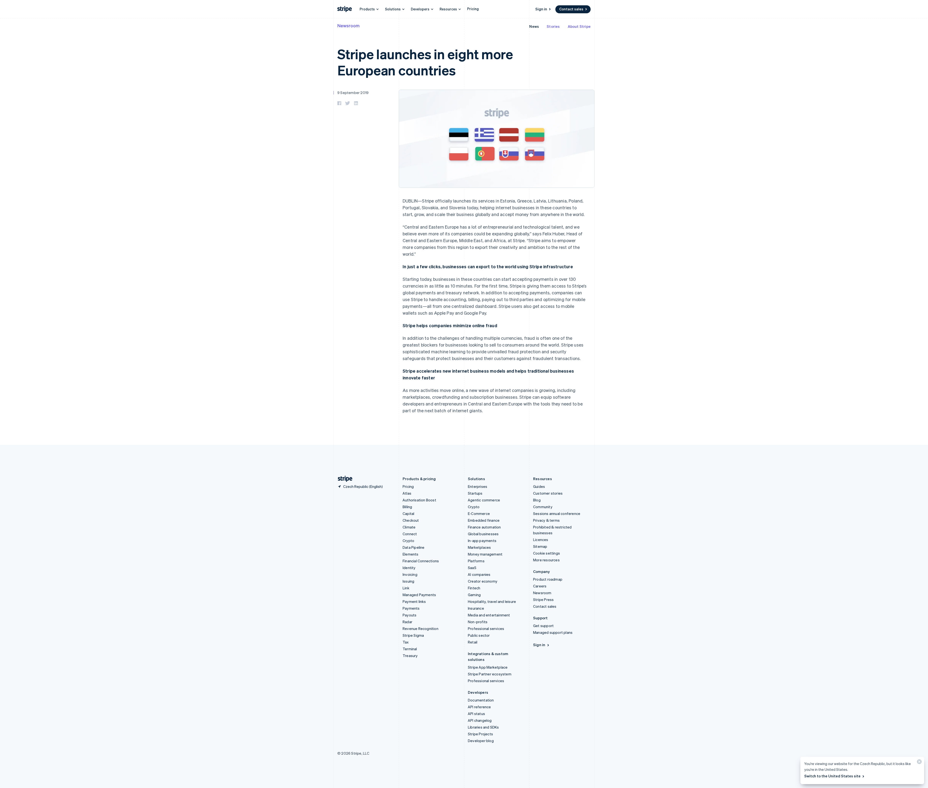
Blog (537, 500)
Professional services (486, 628)
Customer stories (548, 493)
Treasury (410, 655)
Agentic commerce (484, 500)
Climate (409, 527)
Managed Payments (419, 594)
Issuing (408, 581)
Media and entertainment (489, 615)
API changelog (480, 720)
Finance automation (484, 527)
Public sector (479, 635)
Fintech (474, 588)
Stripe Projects (480, 733)
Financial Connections (421, 560)
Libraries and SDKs (483, 727)
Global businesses (483, 533)
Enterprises (477, 486)
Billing (407, 506)
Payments (411, 608)
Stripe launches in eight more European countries (425, 62)
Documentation (481, 700)
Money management (485, 554)
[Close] (918, 763)
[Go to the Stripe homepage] (343, 479)
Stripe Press (543, 599)
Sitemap (540, 546)
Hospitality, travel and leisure (492, 601)
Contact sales (571, 9)
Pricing (473, 9)
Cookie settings (546, 553)
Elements (411, 554)
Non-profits (477, 621)
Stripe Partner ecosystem (489, 674)
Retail (472, 642)
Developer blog (481, 740)
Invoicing (410, 574)
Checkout (411, 520)
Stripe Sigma (413, 635)
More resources (546, 559)
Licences (540, 539)
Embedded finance (484, 520)
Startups (475, 493)
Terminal (410, 648)
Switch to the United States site (832, 776)
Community (542, 506)
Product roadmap (547, 579)
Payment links (414, 601)
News (534, 26)
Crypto (408, 540)
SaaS (472, 567)
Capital (408, 513)
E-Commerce (479, 513)
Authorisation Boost (419, 500)
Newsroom (348, 25)
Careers (539, 586)
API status (476, 713)
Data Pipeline (414, 547)
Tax (406, 642)
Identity (409, 567)
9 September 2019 (353, 92)
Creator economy (482, 581)
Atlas (407, 493)
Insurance (476, 608)
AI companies (479, 574)
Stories (553, 26)
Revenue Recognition (420, 628)
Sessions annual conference (556, 513)
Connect (410, 533)
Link (406, 588)
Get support (543, 625)
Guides (539, 486)
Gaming (474, 594)
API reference (479, 706)
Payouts (409, 615)
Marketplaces (479, 547)
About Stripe (579, 26)
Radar (407, 621)
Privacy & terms (546, 520)
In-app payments (482, 540)
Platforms (476, 560)
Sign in (541, 9)
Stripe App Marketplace (488, 667)
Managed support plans (553, 632)
